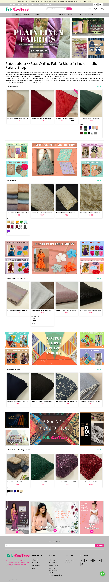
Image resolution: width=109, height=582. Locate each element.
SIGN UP (89, 9)
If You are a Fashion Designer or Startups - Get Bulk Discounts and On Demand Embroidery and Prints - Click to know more (43, 1)
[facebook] (82, 560)
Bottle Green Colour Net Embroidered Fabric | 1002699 (48, 482)
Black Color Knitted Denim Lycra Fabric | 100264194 (47, 401)
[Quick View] (22, 114)
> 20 (34, 323)
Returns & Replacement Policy (53, 570)
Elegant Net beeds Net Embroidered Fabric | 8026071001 (23, 482)
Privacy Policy (53, 566)
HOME (16, 15)
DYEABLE (36, 15)
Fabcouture (15, 580)
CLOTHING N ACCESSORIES (63, 15)
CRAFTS (47, 15)
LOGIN (82, 9)
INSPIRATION (90, 15)
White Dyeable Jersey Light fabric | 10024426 (45, 310)
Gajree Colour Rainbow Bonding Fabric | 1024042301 (71, 310)
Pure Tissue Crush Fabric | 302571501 (18, 213)
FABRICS (26, 15)
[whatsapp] (82, 564)
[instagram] (95, 560)
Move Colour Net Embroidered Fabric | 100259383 (70, 482)
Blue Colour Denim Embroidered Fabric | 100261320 (71, 401)
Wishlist (68, 563)
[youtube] (100, 560)
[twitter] (86, 560)
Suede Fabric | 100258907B (91, 118)
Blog (33, 568)
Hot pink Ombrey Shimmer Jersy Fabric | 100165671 (71, 118)
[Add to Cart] (14, 114)
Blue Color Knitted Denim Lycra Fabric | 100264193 (22, 401)
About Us (35, 560)
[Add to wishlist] (18, 114)
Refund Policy (53, 563)
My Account (69, 560)
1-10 (34, 318)
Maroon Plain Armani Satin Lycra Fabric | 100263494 (47, 118)
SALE (79, 15)
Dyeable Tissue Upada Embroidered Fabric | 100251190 (71, 213)
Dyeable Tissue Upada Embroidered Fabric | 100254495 (48, 213)
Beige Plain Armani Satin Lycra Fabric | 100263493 (21, 118)
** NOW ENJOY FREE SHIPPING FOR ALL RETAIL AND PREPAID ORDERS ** (29, 4)
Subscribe (99, 546)
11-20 (34, 321)
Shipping (52, 560)
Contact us (36, 563)
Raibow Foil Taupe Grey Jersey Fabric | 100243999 (22, 310)
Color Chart (36, 566)
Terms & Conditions (55, 575)
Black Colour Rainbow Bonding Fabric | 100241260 (94, 310)
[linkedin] (91, 560)
